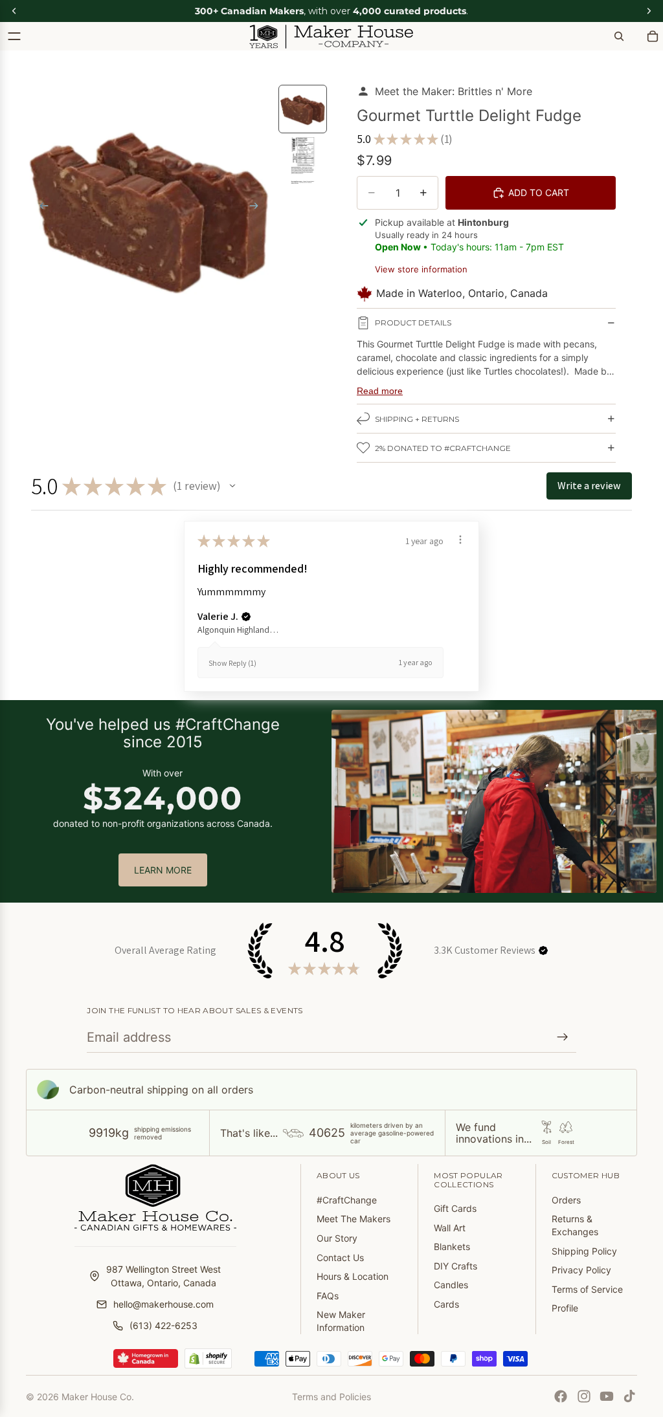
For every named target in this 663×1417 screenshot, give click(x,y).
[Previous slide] (40, 207)
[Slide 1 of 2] (303, 109)
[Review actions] (460, 540)
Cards (446, 1304)
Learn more (163, 869)
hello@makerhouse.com (163, 1304)
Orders (566, 1199)
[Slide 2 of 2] (303, 160)
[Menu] (14, 36)
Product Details (413, 322)
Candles (451, 1284)
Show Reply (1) (232, 663)
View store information (421, 269)
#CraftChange (347, 1199)
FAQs (328, 1295)
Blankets (452, 1246)
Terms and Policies (331, 1396)
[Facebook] (560, 1396)
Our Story (337, 1238)
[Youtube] (606, 1396)
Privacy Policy (581, 1269)
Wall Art (450, 1227)
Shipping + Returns (417, 419)
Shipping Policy (584, 1251)
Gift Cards (455, 1208)
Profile (565, 1307)
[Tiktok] (629, 1396)
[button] (232, 486)
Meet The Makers (353, 1218)
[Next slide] (257, 207)
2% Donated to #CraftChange (443, 448)
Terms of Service (587, 1289)
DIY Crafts (455, 1265)
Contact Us (340, 1257)
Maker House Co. (98, 1396)
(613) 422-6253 (163, 1325)
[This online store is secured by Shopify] (208, 1358)
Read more (380, 391)
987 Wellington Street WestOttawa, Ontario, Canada (163, 1276)
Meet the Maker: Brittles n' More (453, 91)
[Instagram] (584, 1396)
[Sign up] (562, 1037)
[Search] (619, 36)
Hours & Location (352, 1276)
